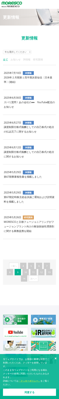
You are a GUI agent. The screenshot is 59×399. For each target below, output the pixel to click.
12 (41, 272)
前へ (15, 265)
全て (5, 59)
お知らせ (16, 59)
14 (24, 278)
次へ (32, 278)
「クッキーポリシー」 (29, 380)
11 (33, 272)
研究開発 (38, 59)
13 (49, 272)
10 (25, 272)
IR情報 (27, 59)
